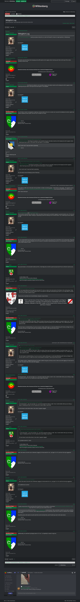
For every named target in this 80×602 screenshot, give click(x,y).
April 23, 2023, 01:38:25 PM (22, 503)
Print (74, 27)
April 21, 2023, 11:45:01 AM (22, 399)
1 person (19, 120)
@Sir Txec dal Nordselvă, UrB (24, 37)
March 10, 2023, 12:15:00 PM (22, 109)
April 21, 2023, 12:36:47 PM (22, 426)
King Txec (8, 286)
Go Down (7, 27)
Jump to (56, 565)
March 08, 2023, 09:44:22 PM (22, 30)
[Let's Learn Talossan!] (6, 78)
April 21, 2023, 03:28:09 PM (22, 450)
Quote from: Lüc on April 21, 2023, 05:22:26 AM (27, 288)
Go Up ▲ (74, 600)
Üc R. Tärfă (8, 265)
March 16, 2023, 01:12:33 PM (22, 185)
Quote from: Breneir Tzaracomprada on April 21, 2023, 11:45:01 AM (30, 429)
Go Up (6, 559)
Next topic (72, 23)
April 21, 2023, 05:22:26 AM (22, 237)
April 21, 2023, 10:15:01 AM (22, 315)
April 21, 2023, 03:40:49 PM (22, 477)
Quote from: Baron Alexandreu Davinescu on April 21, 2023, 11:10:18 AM (31, 402)
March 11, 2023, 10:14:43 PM (22, 136)
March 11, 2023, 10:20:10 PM (22, 158)
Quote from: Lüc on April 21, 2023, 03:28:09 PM (27, 479)
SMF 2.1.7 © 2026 (7, 600)
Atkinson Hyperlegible (40, 510)
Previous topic (66, 23)
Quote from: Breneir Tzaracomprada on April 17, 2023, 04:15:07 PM (30, 318)
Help (65, 600)
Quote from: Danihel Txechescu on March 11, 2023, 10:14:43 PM (29, 161)
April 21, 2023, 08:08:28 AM (22, 285)
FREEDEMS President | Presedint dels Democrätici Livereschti (31, 279)
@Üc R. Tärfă (70, 506)
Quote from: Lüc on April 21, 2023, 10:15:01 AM (27, 345)
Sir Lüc (7, 110)
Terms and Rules (69, 600)
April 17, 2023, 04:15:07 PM (22, 210)
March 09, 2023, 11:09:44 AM (22, 57)
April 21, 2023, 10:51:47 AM (22, 342)
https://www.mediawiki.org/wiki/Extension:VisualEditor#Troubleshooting (39, 189)
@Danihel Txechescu (22, 85)
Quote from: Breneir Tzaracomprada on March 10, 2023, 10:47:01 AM (30, 139)
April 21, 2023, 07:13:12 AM (22, 264)
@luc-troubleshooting (22, 212)
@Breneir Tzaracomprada (23, 507)
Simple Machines (12, 600)
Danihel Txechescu (10, 137)
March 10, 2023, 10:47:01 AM (22, 82)
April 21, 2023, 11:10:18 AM (22, 374)
